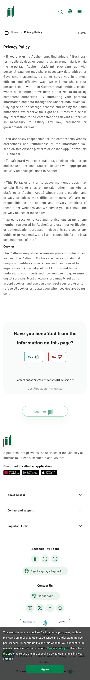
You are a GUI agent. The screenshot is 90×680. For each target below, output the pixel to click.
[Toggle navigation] (79, 11)
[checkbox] (33, 357)
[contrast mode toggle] (34, 558)
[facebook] (50, 607)
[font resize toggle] (45, 558)
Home (14, 32)
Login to (40, 411)
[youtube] (29, 607)
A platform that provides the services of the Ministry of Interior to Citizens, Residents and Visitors (43, 455)
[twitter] (39, 607)
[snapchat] (60, 607)
